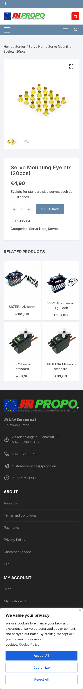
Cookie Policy (29, 644)
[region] (41, 648)
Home (8, 46)
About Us (11, 503)
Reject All (41, 679)
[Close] (80, 610)
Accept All (41, 655)
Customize (41, 667)
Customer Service (17, 552)
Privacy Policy (14, 540)
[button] (71, 66)
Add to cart (50, 209)
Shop (8, 589)
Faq (7, 564)
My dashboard (15, 601)
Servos (20, 46)
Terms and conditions (20, 515)
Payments (11, 527)
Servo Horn (37, 46)
